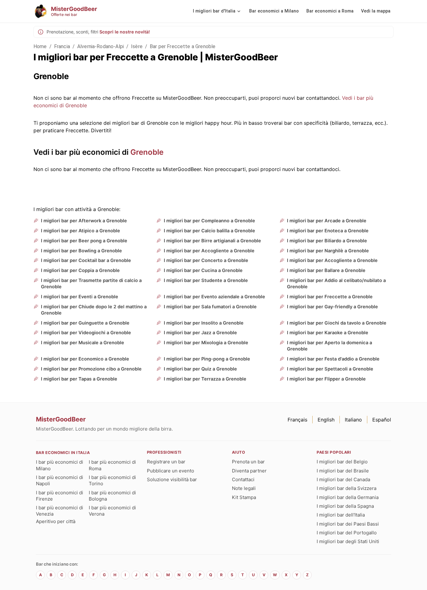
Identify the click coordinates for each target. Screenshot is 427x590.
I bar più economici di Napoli (59, 480)
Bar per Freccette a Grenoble (182, 46)
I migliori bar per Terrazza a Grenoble (205, 379)
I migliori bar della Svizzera (346, 488)
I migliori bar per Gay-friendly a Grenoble (332, 307)
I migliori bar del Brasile (343, 471)
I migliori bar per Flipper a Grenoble (326, 379)
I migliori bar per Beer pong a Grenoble (84, 241)
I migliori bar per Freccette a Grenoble (330, 297)
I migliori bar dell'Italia (341, 515)
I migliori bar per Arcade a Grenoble (326, 221)
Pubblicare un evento (170, 471)
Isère (137, 46)
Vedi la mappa (375, 11)
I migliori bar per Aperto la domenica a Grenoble (329, 346)
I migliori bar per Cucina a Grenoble (203, 270)
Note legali (244, 488)
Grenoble (146, 152)
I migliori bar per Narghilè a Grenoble (328, 251)
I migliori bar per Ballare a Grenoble (326, 270)
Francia (62, 46)
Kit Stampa (244, 497)
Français (297, 419)
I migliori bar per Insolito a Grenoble (204, 323)
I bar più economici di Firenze (59, 496)
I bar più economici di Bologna (112, 496)
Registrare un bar (166, 462)
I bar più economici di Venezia (59, 511)
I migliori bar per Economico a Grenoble (85, 359)
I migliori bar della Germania (348, 497)
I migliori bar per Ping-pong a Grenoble (207, 359)
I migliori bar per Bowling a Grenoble (81, 251)
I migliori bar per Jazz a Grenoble (200, 332)
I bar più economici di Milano (59, 465)
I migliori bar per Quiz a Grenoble (200, 369)
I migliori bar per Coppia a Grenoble (80, 270)
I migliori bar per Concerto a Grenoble (206, 260)
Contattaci (243, 479)
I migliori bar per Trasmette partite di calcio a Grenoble (91, 284)
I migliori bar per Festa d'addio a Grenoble (333, 359)
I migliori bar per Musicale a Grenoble (82, 342)
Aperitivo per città (55, 521)
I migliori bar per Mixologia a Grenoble (206, 342)
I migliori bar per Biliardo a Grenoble (327, 241)
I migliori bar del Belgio (342, 462)
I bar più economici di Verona (112, 511)
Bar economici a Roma (330, 11)
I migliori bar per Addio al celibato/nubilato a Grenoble (336, 284)
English (326, 419)
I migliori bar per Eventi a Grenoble (79, 297)
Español (381, 419)
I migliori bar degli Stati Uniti (348, 541)
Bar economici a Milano (274, 11)
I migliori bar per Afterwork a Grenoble (84, 221)
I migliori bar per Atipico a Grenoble (80, 231)
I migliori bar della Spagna (345, 506)
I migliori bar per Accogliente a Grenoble (209, 251)
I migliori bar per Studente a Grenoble (206, 280)
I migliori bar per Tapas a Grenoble (79, 379)
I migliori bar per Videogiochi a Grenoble (86, 332)
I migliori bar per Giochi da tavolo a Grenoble (336, 323)
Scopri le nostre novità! (124, 31)
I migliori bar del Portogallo (347, 533)
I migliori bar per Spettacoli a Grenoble (330, 369)
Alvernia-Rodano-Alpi (100, 46)
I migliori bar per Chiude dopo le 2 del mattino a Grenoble (94, 310)
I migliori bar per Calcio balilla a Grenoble (209, 231)
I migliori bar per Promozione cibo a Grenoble (91, 369)
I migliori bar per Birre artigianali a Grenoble (212, 241)
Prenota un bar (248, 462)
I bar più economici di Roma (112, 465)
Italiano (353, 419)
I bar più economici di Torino (112, 480)
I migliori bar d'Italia (214, 11)
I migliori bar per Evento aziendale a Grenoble (214, 297)
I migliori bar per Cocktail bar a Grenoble (86, 260)
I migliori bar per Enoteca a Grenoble (328, 231)
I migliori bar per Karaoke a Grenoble (327, 332)
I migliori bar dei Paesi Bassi (348, 524)
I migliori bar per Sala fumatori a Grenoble (210, 307)
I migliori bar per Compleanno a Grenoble (209, 221)
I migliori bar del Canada (343, 479)
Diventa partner (249, 471)
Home (40, 46)
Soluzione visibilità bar (172, 479)
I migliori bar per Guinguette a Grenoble (85, 323)
